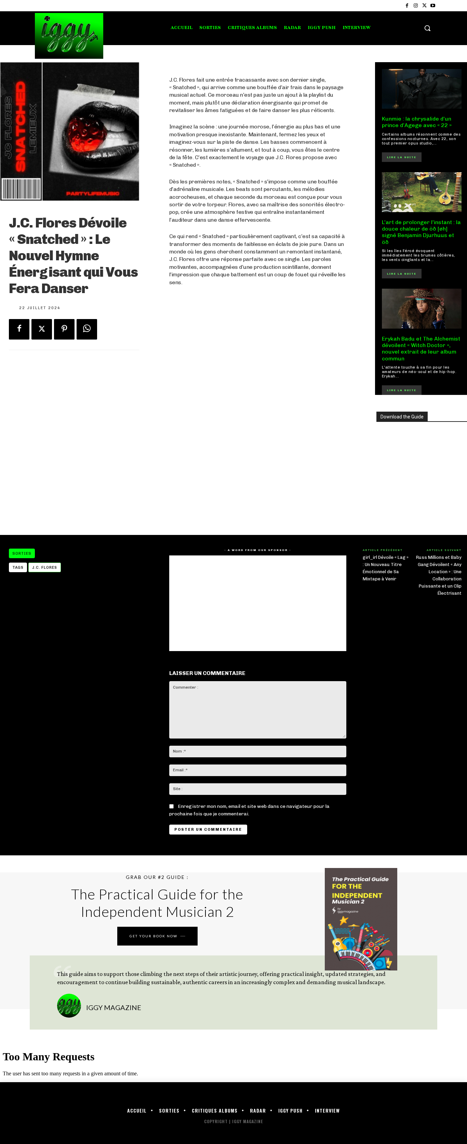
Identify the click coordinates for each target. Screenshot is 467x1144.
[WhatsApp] (87, 329)
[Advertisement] (257, 471)
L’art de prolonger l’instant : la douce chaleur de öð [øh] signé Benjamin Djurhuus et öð (421, 232)
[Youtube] (433, 5)
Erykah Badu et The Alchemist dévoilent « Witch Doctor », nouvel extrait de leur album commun (421, 348)
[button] (427, 28)
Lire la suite (401, 157)
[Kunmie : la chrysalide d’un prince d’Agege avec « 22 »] (422, 89)
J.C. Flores (44, 567)
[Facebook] (407, 5)
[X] (424, 5)
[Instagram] (415, 5)
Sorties (21, 553)
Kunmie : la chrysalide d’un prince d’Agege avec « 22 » (417, 121)
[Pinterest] (64, 329)
